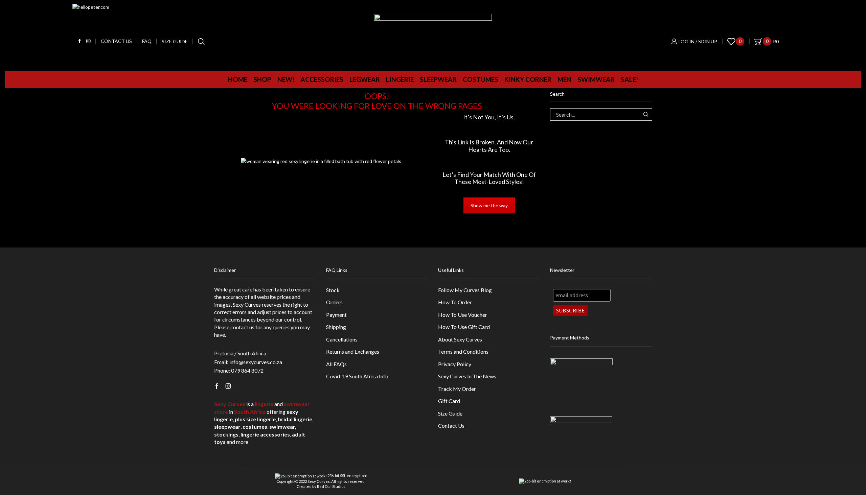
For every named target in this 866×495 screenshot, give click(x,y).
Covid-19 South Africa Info (357, 376)
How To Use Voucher (462, 314)
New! (285, 79)
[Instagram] (88, 41)
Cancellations (342, 339)
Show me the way (489, 205)
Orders (334, 302)
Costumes (480, 79)
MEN (564, 79)
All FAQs (336, 364)
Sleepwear (438, 79)
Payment (336, 314)
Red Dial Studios (331, 486)
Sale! (629, 79)
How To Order (455, 302)
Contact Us (451, 425)
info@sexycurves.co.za (255, 362)
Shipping (336, 327)
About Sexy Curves (460, 339)
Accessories (321, 79)
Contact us (116, 41)
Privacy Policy (454, 364)
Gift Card (449, 401)
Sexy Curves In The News (467, 376)
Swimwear (596, 79)
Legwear (364, 79)
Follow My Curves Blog (465, 290)
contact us (242, 327)
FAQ (147, 41)
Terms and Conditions (463, 351)
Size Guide (175, 41)
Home (237, 79)
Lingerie (400, 79)
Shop (262, 79)
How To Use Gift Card (464, 327)
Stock (333, 290)
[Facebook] (79, 41)
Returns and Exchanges (352, 351)
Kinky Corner (527, 79)
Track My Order (457, 388)
